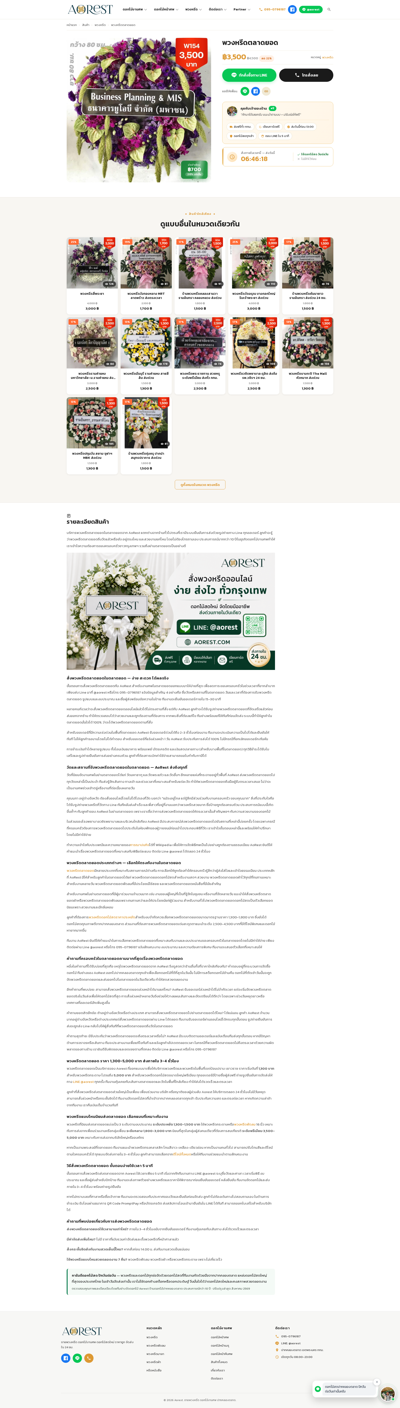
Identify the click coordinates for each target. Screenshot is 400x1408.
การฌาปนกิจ (139, 844)
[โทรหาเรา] (89, 1358)
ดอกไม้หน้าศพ (164, 9)
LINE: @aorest (290, 1343)
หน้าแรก (72, 25)
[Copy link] (266, 91)
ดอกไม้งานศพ (133, 9)
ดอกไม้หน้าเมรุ (220, 1345)
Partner (240, 9)
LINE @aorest (83, 1081)
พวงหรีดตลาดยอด (80, 870)
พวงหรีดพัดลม (245, 1124)
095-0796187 (275, 9)
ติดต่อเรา (215, 9)
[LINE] (77, 1358)
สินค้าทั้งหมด (219, 1362)
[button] (387, 1394)
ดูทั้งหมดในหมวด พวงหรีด (200, 484)
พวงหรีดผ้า (154, 1362)
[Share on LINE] (245, 91)
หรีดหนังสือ (154, 1370)
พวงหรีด (191, 9)
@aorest (313, 9)
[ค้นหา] (329, 9)
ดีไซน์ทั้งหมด (182, 1154)
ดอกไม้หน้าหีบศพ (221, 1354)
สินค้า (85, 25)
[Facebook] (292, 9)
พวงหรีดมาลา (155, 1354)
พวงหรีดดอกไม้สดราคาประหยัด (112, 917)
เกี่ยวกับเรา (218, 1370)
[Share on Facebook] (255, 91)
